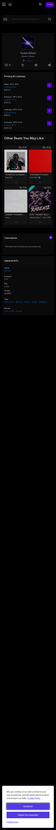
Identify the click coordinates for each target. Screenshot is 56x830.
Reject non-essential (28, 814)
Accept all (28, 806)
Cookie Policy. (34, 798)
